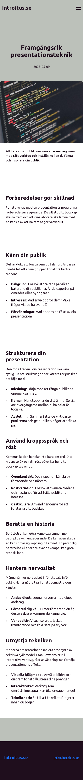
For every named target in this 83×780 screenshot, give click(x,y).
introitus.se (16, 757)
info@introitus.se (66, 758)
